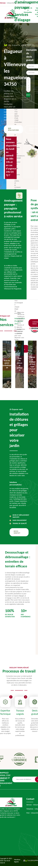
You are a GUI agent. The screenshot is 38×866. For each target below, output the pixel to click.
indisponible (31, 3)
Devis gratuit (17, 532)
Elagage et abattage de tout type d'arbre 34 (31, 364)
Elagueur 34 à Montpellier (28, 10)
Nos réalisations (13, 129)
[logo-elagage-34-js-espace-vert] (11, 807)
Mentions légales (17, 861)
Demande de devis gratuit (28, 55)
